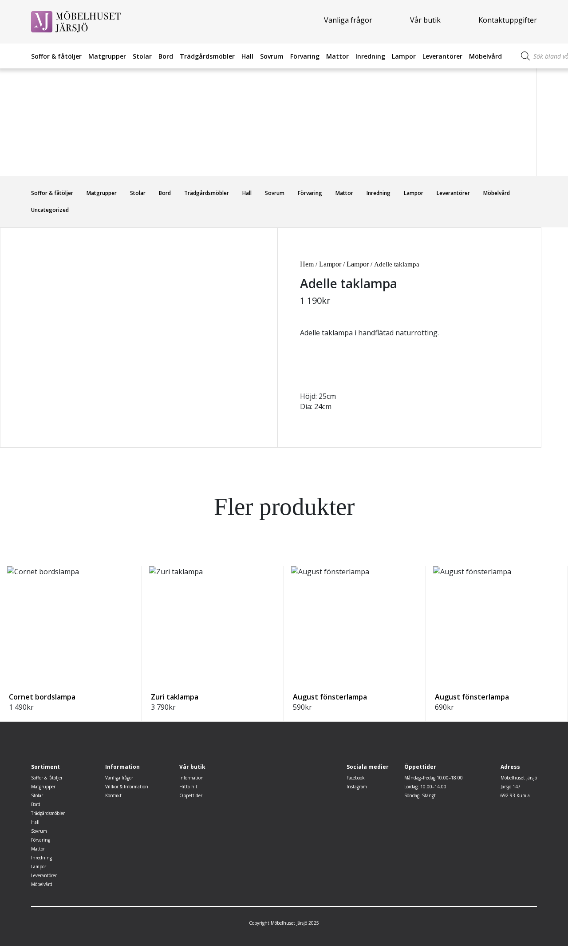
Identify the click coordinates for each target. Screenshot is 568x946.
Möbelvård (485, 56)
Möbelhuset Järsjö (519, 778)
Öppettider (190, 795)
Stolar (142, 56)
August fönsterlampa (330, 697)
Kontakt (113, 795)
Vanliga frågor (348, 20)
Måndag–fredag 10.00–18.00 (433, 778)
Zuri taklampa (174, 697)
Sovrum (272, 56)
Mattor (337, 56)
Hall (247, 56)
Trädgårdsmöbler (207, 56)
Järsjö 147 (511, 786)
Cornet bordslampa (42, 697)
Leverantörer (442, 56)
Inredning (370, 56)
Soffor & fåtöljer (56, 56)
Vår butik (425, 20)
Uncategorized (50, 210)
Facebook (356, 778)
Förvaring (305, 56)
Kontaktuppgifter (507, 20)
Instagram (357, 786)
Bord (165, 56)
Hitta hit (188, 786)
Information (191, 778)
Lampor (404, 56)
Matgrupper (107, 56)
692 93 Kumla (515, 795)
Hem (307, 264)
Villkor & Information (126, 786)
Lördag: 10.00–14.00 (425, 786)
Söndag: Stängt (420, 795)
